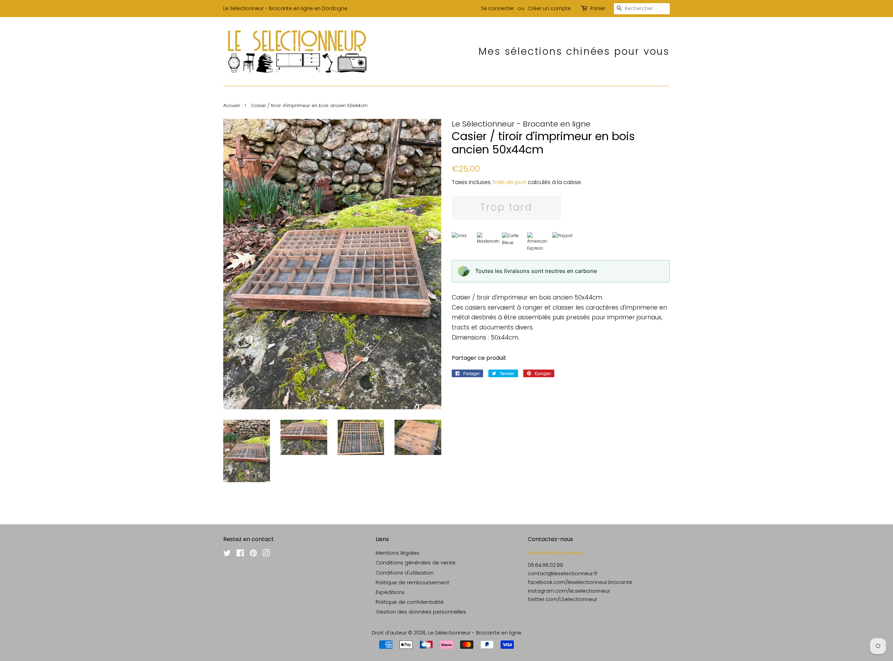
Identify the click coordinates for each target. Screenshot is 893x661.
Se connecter (497, 8)
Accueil (231, 105)
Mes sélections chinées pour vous (574, 51)
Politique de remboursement (412, 582)
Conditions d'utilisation (405, 572)
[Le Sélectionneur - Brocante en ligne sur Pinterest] (253, 554)
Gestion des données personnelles (421, 611)
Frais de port (509, 182)
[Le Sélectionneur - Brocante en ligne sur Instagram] (266, 554)
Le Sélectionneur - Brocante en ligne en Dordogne (285, 8)
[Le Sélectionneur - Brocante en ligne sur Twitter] (227, 554)
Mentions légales (397, 552)
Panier (598, 8)
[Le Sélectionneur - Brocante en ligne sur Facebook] (240, 554)
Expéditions (390, 592)
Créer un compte (549, 8)
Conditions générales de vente (416, 562)
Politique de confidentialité (410, 602)
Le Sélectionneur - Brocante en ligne (474, 632)
